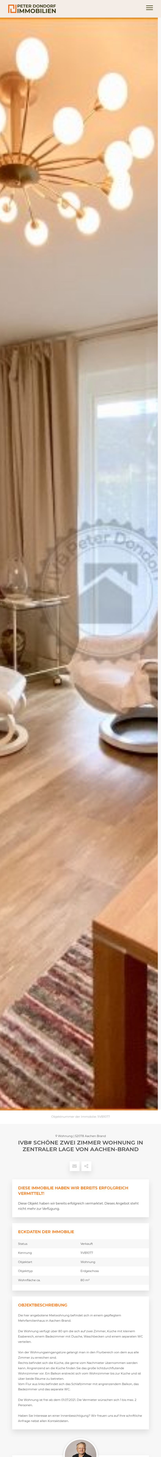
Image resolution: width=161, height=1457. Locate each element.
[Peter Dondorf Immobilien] (32, 9)
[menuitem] (147, 9)
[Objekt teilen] (86, 1166)
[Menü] (147, 9)
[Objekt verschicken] (75, 1166)
